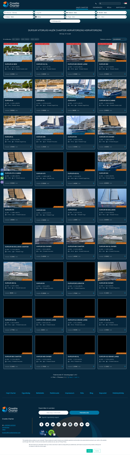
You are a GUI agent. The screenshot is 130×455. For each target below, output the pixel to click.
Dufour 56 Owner (106, 283)
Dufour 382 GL (104, 320)
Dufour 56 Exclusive (107, 210)
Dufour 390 (40, 137)
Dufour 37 (72, 100)
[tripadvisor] (87, 424)
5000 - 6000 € (35, 39)
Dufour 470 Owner (106, 137)
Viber (3, 429)
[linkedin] (53, 424)
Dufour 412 (72, 210)
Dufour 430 (40, 210)
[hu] (125, 3)
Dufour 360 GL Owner (107, 246)
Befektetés (40, 393)
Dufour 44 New (11, 64)
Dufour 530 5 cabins (107, 100)
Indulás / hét (11, 74)
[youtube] (76, 424)
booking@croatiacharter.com (11, 432)
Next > (71, 377)
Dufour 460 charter (76, 246)
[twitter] (47, 424)
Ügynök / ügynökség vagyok (50, 417)
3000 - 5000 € (25, 39)
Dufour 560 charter (13, 356)
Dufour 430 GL (73, 173)
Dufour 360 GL (10, 283)
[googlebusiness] (70, 424)
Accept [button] (89, 451)
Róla (109, 7)
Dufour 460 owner (43, 356)
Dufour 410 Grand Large (109, 356)
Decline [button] (97, 451)
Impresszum (69, 393)
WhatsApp (5, 427)
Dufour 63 (40, 283)
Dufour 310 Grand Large (46, 320)
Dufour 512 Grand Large (77, 320)
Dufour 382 (103, 64)
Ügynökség (97, 7)
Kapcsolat (121, 7)
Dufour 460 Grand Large (77, 64)
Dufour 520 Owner (43, 246)
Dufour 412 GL (42, 64)
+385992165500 (10, 425)
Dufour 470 (40, 173)
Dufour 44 (9, 100)
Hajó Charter (82, 7)
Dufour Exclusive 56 (76, 283)
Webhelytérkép (118, 393)
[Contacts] (95, 3)
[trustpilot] (82, 424)
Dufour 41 (40, 100)
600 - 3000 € (15, 39)
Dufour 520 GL (10, 320)
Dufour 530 (72, 137)
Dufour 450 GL (73, 356)
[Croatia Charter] (11, 4)
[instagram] (59, 424)
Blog (91, 393)
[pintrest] (64, 424)
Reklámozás (54, 393)
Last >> (76, 377)
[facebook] (41, 424)
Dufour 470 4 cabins (13, 173)
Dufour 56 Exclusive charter (16, 247)
